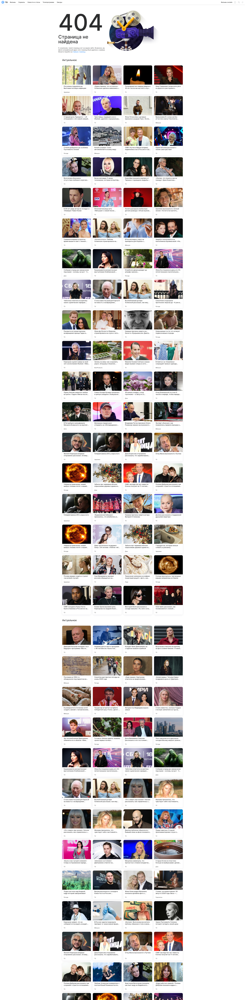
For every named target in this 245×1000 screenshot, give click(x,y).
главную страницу (79, 52)
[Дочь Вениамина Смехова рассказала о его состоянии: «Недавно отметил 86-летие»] (137, 915)
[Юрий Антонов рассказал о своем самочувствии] (168, 141)
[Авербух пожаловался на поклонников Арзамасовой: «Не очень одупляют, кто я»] (168, 233)
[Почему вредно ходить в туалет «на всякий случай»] (76, 569)
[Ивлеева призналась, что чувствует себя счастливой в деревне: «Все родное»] (168, 976)
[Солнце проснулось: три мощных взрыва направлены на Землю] (168, 569)
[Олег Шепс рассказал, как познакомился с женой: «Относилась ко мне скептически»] (168, 600)
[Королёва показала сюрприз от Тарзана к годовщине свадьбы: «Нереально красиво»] (137, 171)
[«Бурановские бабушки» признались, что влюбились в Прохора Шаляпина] (107, 508)
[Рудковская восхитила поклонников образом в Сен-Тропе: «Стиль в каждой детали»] (76, 630)
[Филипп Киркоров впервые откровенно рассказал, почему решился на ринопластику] (76, 447)
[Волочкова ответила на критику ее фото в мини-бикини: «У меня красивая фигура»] (168, 823)
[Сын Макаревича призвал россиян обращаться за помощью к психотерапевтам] (107, 569)
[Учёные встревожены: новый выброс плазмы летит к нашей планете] (76, 477)
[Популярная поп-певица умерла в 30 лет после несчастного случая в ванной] (137, 79)
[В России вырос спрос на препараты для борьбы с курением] (137, 233)
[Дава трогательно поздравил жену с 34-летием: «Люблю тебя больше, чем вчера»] (107, 539)
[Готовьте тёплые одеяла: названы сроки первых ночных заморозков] (107, 915)
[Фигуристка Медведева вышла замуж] (137, 885)
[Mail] (3, 2)
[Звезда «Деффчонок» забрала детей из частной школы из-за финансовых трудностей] (168, 661)
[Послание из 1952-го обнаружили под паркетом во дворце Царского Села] (76, 854)
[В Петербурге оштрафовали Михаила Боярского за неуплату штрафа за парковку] (76, 416)
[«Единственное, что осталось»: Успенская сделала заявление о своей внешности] (107, 79)
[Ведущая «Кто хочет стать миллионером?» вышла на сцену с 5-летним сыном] (137, 692)
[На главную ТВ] (6, 2)
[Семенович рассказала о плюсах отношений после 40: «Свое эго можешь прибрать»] (107, 630)
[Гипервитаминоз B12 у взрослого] (107, 447)
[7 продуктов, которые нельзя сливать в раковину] (168, 539)
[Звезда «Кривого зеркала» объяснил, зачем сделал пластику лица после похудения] (107, 753)
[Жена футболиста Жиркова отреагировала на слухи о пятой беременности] (107, 324)
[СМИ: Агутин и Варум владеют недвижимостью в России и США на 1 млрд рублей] (137, 141)
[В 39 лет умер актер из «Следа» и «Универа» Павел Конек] (76, 202)
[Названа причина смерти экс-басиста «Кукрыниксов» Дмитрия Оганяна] (137, 324)
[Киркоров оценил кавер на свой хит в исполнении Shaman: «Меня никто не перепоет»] (76, 355)
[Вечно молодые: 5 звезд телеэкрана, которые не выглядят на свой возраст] (107, 171)
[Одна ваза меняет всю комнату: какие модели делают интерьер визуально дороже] (76, 661)
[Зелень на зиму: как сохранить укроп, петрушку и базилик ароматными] (107, 355)
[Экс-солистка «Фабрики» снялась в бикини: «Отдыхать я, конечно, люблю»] (168, 753)
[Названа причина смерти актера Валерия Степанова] (137, 508)
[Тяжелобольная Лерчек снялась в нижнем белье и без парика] (137, 722)
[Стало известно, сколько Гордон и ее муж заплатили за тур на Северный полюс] (168, 885)
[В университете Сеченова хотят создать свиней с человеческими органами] (76, 885)
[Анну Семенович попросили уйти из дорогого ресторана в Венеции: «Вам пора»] (168, 79)
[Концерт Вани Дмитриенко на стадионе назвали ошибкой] (137, 823)
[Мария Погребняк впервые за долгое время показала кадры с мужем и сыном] (168, 692)
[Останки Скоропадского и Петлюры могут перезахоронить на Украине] (76, 784)
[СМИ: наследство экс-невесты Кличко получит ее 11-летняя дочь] (137, 477)
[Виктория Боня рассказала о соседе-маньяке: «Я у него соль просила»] (137, 600)
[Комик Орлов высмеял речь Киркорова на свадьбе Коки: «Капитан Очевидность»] (107, 600)
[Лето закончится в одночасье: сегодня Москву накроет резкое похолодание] (168, 915)
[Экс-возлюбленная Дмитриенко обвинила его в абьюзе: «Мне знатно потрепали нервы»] (76, 915)
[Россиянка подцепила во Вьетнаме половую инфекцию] (76, 79)
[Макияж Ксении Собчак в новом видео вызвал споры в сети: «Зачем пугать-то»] (137, 355)
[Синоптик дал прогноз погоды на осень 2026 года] (107, 854)
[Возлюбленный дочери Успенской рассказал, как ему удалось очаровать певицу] (137, 294)
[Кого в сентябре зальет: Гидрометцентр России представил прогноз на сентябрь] (137, 784)
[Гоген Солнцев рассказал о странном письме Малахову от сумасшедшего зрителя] (107, 661)
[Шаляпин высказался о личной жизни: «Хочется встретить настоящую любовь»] (168, 202)
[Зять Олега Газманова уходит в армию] (107, 692)
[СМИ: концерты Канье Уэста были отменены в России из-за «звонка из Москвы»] (76, 600)
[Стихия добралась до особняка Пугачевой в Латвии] (76, 141)
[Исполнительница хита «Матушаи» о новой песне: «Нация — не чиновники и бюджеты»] (107, 202)
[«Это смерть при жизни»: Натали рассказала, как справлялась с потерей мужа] (137, 976)
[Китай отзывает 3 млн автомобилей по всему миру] (107, 141)
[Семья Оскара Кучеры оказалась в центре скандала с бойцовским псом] (107, 386)
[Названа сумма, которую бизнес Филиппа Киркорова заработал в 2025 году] (107, 784)
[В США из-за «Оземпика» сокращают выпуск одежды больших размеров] (168, 355)
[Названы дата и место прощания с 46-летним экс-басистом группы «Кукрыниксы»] (107, 823)
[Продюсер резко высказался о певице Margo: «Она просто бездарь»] (168, 784)
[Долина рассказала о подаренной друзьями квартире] (168, 508)
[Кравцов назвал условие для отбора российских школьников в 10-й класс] (168, 630)
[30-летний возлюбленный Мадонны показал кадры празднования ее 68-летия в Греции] (76, 692)
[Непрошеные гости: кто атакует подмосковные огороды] (168, 324)
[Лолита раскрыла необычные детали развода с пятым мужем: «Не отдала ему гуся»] (137, 202)
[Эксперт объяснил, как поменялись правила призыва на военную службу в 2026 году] (168, 416)
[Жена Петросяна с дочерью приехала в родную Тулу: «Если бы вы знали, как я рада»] (137, 110)
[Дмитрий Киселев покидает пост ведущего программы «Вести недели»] (76, 823)
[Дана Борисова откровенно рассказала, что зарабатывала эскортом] (137, 447)
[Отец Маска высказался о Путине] (168, 447)
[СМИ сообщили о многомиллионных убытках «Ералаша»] (137, 753)
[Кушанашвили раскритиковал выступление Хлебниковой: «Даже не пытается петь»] (107, 263)
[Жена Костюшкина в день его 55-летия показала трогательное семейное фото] (168, 263)
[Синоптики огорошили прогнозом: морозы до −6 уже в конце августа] (168, 294)
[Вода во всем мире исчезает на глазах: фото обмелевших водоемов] (76, 753)
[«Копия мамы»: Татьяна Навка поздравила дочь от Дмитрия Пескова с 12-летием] (168, 854)
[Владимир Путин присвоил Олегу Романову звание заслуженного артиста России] (137, 416)
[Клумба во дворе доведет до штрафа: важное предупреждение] (137, 263)
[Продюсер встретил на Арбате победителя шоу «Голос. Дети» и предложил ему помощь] (107, 885)
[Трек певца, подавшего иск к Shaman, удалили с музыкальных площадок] (107, 110)
